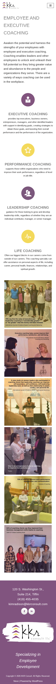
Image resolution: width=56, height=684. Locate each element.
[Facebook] (24, 611)
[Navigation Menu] (50, 5)
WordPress (37, 681)
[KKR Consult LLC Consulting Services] (10, 5)
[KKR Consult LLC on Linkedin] (31, 611)
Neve (16, 681)
